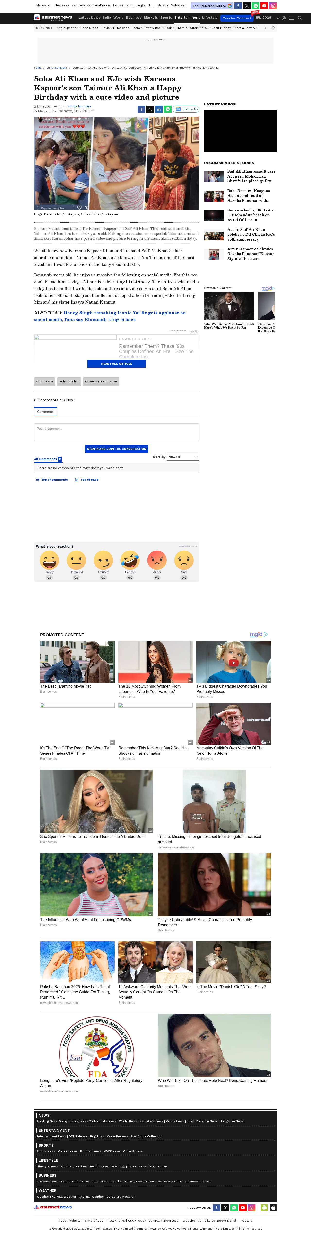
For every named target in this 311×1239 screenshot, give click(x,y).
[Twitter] (247, 5)
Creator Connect (237, 18)
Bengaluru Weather (121, 1196)
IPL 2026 (263, 17)
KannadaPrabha (99, 5)
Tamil (129, 5)
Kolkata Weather (64, 1196)
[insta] (273, 5)
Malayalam (44, 5)
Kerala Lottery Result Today (153, 28)
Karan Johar (44, 381)
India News (108, 1121)
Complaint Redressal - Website (171, 1220)
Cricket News (68, 1151)
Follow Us (190, 109)
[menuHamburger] (291, 18)
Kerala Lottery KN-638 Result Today (204, 28)
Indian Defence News (202, 1121)
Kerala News (175, 1121)
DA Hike (116, 1181)
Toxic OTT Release (115, 28)
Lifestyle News (47, 1166)
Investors (245, 1220)
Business (134, 17)
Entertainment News (51, 1136)
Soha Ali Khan (69, 381)
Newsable (62, 5)
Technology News (169, 1181)
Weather (42, 1196)
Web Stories (158, 1166)
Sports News (45, 1151)
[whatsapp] (255, 5)
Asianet (53, 1207)
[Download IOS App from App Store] (273, 1207)
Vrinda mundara (79, 106)
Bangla (140, 5)
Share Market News (75, 1181)
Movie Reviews (117, 1136)
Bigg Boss (97, 1136)
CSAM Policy (137, 1220)
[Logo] (54, 18)
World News (128, 1121)
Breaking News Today (51, 1121)
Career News (137, 1166)
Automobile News (197, 1181)
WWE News (112, 1151)
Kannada (78, 5)
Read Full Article (116, 363)
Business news (47, 1181)
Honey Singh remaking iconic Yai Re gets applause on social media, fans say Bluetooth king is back (110, 316)
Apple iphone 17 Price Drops (77, 28)
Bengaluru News (232, 1121)
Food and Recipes (74, 1166)
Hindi (151, 5)
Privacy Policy (115, 1220)
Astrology (118, 1166)
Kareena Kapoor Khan (101, 381)
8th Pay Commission (139, 1181)
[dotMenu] (278, 18)
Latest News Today (84, 1121)
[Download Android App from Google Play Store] (264, 1207)
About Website (70, 1220)
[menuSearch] (300, 18)
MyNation (178, 5)
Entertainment (187, 17)
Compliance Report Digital (217, 1220)
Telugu (117, 5)
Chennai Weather (91, 1196)
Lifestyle (210, 17)
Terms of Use (93, 1220)
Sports (166, 17)
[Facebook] (238, 5)
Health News (99, 1166)
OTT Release (78, 1136)
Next (273, 28)
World (118, 17)
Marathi (163, 5)
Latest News (89, 17)
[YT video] (264, 5)
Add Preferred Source (209, 6)
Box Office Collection (146, 1136)
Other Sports (132, 1151)
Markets (151, 17)
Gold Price (100, 1181)
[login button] (285, 18)
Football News (90, 1151)
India (107, 17)
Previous (266, 28)
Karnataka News (151, 1121)
